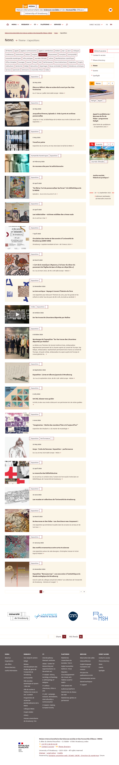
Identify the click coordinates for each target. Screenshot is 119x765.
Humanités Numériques (13, 58)
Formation (62, 55)
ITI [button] (35, 25)
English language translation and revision (85, 666)
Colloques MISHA (29, 709)
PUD (40, 62)
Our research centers (31, 658)
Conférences (10, 55)
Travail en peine (39, 142)
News (56, 33)
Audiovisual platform (68, 689)
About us (8, 658)
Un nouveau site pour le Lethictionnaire (48, 166)
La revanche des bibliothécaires (45, 473)
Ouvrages (21, 62)
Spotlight (102, 671)
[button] (67, 24)
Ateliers (57, 51)
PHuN (35, 62)
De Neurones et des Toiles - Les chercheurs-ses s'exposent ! (55, 521)
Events (101, 667)
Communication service (87, 678)
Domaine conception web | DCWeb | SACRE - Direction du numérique (74, 755)
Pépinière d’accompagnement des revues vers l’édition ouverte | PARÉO (67, 677)
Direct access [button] (94, 25)
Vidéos (47, 70)
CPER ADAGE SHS (66, 686)
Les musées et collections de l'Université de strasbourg (54, 500)
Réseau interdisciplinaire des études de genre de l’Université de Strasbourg (30, 669)
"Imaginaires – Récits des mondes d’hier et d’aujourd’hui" (55, 425)
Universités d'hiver (37, 70)
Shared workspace (86, 682)
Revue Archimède (55, 66)
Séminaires (25, 70)
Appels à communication (29, 51)
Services (8, 70)
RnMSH (65, 66)
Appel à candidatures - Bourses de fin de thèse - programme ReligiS (102, 117)
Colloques (76, 51)
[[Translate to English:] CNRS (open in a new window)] (73, 616)
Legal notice (51, 753)
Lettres (51, 58)
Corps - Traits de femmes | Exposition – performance (53, 449)
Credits (60, 753)
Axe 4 (69, 51)
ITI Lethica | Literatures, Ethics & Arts (49, 688)
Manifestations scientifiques (64, 58)
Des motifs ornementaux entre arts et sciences (51, 548)
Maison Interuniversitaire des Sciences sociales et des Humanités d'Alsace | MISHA (28, 33)
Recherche (18, 66)
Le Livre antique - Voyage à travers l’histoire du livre (53, 291)
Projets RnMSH (28, 712)
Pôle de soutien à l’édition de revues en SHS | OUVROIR (31, 692)
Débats (27, 55)
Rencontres (34, 66)
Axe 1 (64, 51)
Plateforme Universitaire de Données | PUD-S (66, 660)
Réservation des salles (87, 658)
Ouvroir (28, 62)
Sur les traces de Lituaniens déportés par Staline (51, 318)
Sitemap (42, 753)
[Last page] (84, 591)
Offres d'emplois (11, 62)
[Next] (112, 83)
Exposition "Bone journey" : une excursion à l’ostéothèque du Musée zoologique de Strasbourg (56, 575)
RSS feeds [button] (73, 636)
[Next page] (80, 591)
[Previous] (109, 83)
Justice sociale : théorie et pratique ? (101, 176)
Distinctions (19, 55)
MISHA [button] (14, 25)
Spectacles (16, 70)
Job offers (8, 664)
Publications (9, 66)
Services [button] (57, 25)
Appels (16, 51)
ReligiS (26, 66)
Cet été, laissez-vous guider (43, 399)
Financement (53, 55)
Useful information (11, 671)
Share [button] (58, 636)
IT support (83, 685)
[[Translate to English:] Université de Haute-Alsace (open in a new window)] (46, 616)
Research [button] (25, 25)
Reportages (43, 66)
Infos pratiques (28, 58)
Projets (80, 62)
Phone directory (10, 667)
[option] (101, 112)
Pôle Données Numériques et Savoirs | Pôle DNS (31, 683)
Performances (48, 62)
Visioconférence (85, 661)
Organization (9, 661)
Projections (72, 62)
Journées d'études (41, 58)
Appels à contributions (46, 51)
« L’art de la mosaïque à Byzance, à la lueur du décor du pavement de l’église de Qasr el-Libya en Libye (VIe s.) (54, 266)
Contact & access (104, 658)
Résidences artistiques (76, 66)
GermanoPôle (72, 55)
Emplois (34, 55)
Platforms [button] (45, 25)
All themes (9, 51)
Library (26, 715)
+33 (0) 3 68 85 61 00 (49, 744)
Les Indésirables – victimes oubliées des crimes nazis (53, 214)
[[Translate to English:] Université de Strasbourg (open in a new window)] (18, 616)
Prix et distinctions (61, 62)
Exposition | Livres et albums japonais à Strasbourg (52, 375)
